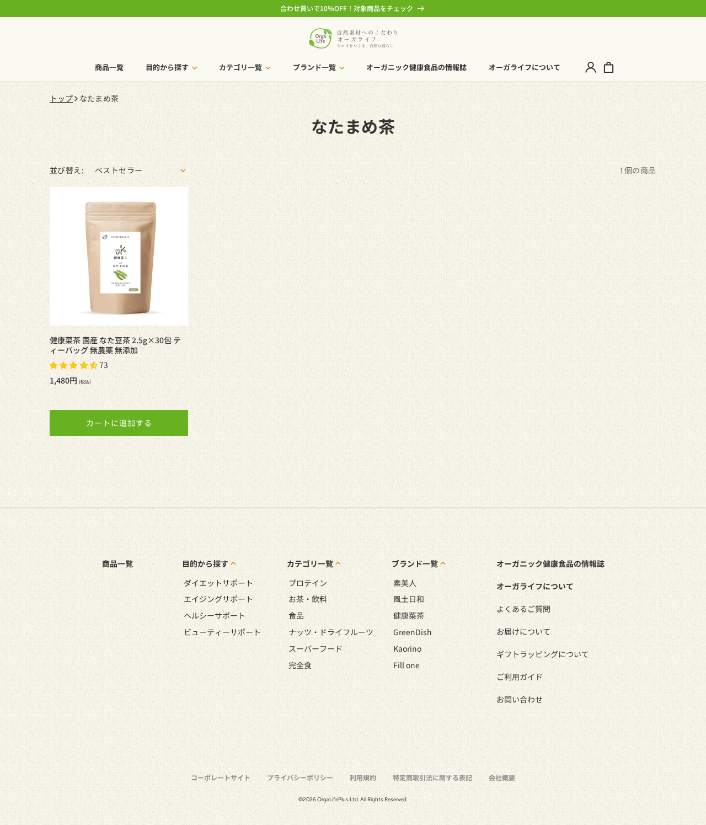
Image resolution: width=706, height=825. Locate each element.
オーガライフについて (535, 586)
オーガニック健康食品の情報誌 (550, 563)
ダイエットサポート (218, 582)
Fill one (406, 664)
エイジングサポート (218, 598)
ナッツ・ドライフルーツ (330, 631)
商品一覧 (117, 563)
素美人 (404, 582)
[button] (171, 67)
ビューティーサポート (222, 631)
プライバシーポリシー (300, 777)
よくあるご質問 (523, 608)
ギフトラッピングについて (542, 653)
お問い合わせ (519, 699)
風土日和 (408, 598)
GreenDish (412, 631)
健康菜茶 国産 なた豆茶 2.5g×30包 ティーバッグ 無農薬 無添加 (115, 345)
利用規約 (363, 777)
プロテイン (307, 582)
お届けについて (523, 631)
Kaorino (407, 648)
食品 (296, 615)
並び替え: (67, 169)
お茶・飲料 (307, 598)
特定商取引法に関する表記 (432, 777)
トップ (61, 98)
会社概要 (502, 777)
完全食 (300, 664)
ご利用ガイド (519, 676)
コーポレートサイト (220, 777)
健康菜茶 (408, 615)
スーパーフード (315, 648)
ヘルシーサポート (214, 615)
